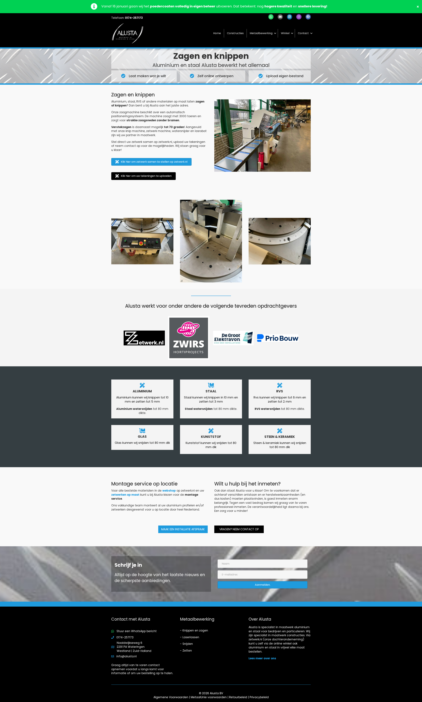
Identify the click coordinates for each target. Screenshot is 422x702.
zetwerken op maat (125, 495)
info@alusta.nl (126, 656)
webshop (169, 491)
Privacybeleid (259, 697)
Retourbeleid (238, 697)
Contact (303, 33)
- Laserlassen (189, 637)
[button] (418, 6)
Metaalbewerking (261, 33)
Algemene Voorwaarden (170, 697)
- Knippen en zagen (194, 630)
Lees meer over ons (262, 658)
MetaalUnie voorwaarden (209, 697)
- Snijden (186, 644)
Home (217, 33)
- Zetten (186, 651)
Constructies (235, 33)
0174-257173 (134, 18)
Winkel (285, 33)
